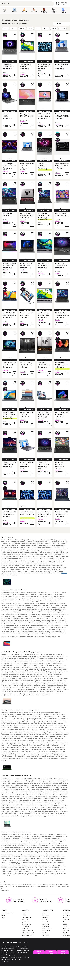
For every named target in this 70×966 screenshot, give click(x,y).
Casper (30, 884)
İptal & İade (25, 919)
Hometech (45, 886)
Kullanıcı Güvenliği (26, 924)
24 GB (30, 28)
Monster (22, 884)
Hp (38, 884)
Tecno (40, 886)
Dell (16, 884)
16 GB (5, 28)
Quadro (51, 886)
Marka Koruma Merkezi (7, 913)
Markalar (3, 915)
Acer (18, 884)
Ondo (67, 886)
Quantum (57, 884)
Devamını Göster (4, 890)
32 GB (14, 28)
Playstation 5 (45, 924)
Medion (23, 886)
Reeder (27, 886)
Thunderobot (56, 886)
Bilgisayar (15, 20)
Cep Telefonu (45, 935)
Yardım (24, 915)
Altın (43, 913)
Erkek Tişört (45, 933)
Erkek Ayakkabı (46, 930)
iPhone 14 (45, 917)
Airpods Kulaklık (46, 922)
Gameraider (8, 886)
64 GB (22, 28)
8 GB (37, 28)
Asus (5, 884)
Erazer (62, 884)
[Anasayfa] (2, 20)
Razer (13, 886)
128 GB (62, 28)
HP (13, 884)
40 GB (54, 28)
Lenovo (2, 884)
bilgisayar (64, 573)
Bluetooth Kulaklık (47, 928)
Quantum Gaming (34, 886)
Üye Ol (23, 913)
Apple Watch (45, 926)
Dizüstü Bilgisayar (24, 20)
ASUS (26, 884)
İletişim (3, 917)
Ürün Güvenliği (26, 926)
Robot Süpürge (46, 915)
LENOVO (34, 884)
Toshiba (66, 884)
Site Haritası (25, 928)
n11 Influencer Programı (28, 935)
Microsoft (2, 886)
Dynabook (63, 886)
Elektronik (8, 20)
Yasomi (2, 888)
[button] (9, 59)
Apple (10, 884)
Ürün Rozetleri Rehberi (28, 933)
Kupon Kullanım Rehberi (28, 930)
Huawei (41, 884)
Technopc (18, 886)
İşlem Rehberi (25, 922)
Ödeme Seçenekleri (27, 917)
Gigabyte (52, 884)
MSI (8, 884)
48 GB (46, 28)
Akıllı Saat (44, 919)
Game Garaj (46, 884)
